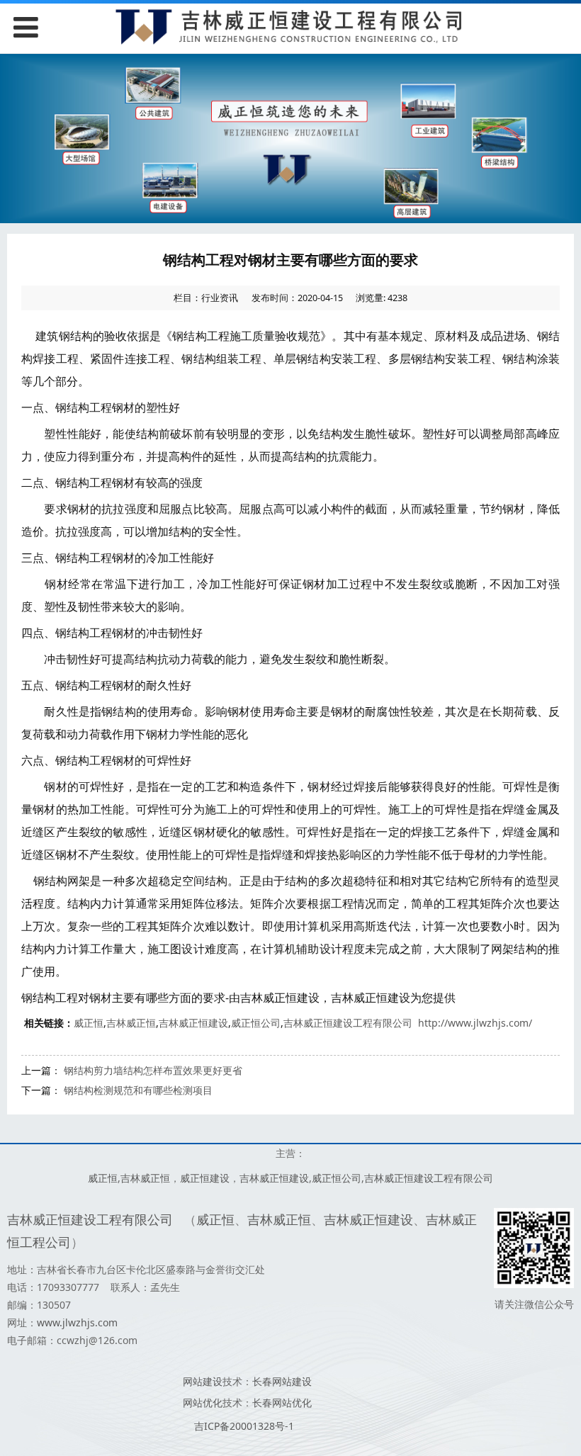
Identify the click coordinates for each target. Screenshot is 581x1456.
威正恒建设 (205, 1178)
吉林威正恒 (131, 1022)
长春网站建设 (282, 1381)
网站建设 (202, 1381)
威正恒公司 (256, 1022)
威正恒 (88, 1022)
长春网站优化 (282, 1402)
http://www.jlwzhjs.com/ (475, 1022)
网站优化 (202, 1402)
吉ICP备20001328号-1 (244, 1426)
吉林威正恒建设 (193, 1022)
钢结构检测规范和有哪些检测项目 (138, 1090)
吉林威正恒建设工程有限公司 (347, 1022)
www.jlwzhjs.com (77, 1322)
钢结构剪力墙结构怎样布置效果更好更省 (153, 1070)
